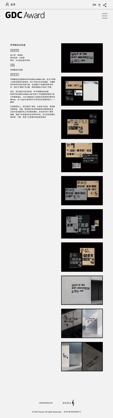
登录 (12, 4)
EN (94, 4)
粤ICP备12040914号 (72, 412)
